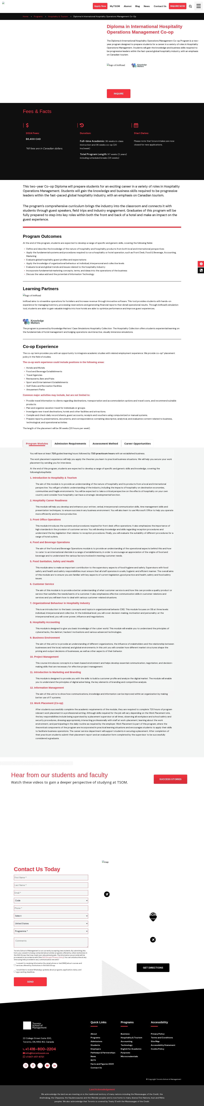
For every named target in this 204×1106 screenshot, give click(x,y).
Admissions (96, 1041)
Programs (95, 1037)
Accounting (126, 1041)
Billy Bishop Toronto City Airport (164, 941)
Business (125, 1034)
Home (25, 16)
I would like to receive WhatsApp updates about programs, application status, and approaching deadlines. (48, 971)
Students (95, 1045)
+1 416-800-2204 (40, 1049)
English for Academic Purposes (131, 1051)
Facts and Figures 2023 (102, 1064)
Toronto (153, 916)
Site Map (155, 1041)
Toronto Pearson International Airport (118, 896)
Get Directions (153, 967)
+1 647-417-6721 (35, 1056)
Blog (137, 6)
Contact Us (160, 6)
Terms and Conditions (162, 1037)
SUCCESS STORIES (170, 779)
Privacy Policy (157, 1034)
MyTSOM (115, 6)
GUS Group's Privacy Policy (52, 957)
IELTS (93, 1060)
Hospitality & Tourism (131, 1037)
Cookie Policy (157, 1049)
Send (30, 981)
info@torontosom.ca (37, 1053)
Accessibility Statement (163, 1045)
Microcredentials (129, 1056)
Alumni (127, 6)
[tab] (37, 444)
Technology (126, 1045)
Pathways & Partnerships (103, 1052)
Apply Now (100, 6)
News (147, 6)
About (94, 1034)
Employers (96, 1049)
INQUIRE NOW (177, 6)
